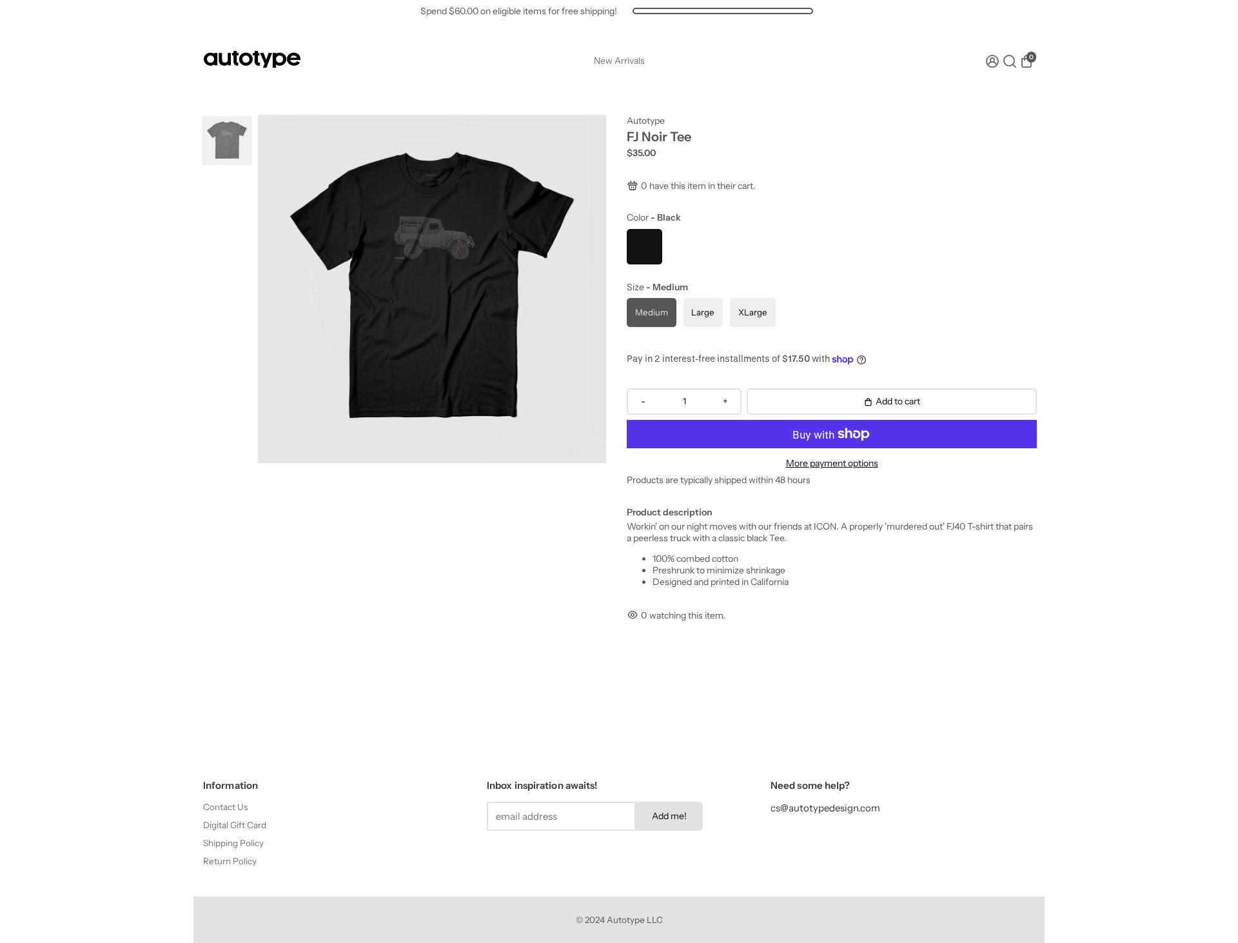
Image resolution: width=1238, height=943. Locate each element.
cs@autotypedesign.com (825, 808)
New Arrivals (619, 60)
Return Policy (230, 861)
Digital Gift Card (234, 825)
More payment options (832, 463)
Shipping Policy (233, 843)
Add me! (669, 816)
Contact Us (225, 807)
